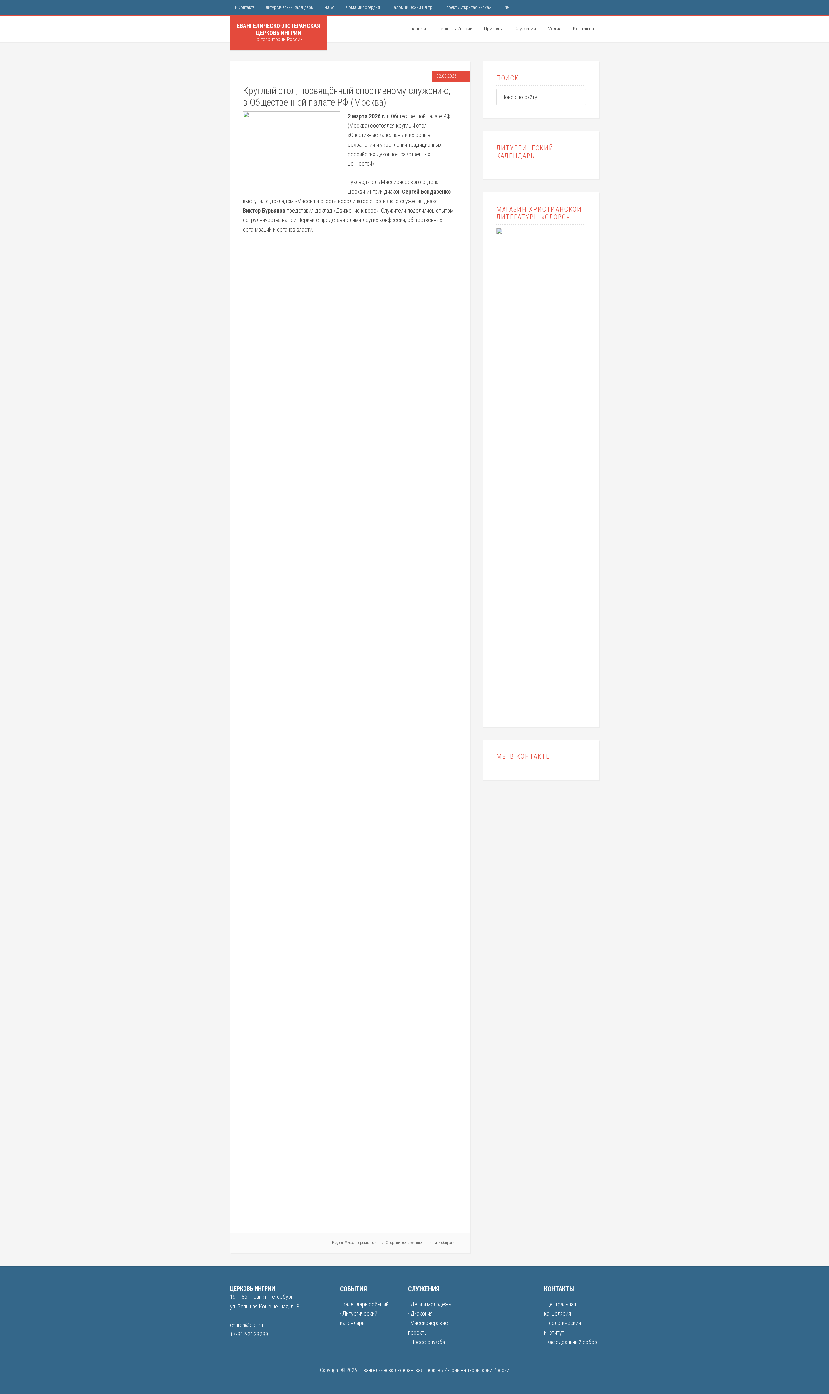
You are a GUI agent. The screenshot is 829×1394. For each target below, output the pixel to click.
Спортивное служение (404, 1242)
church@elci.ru (246, 1324)
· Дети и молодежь (429, 1304)
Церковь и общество (440, 1242)
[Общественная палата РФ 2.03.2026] (278, 248)
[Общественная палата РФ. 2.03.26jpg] (419, 727)
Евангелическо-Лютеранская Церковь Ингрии (278, 29)
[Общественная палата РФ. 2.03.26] (349, 727)
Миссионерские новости (364, 1242)
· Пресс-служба (426, 1342)
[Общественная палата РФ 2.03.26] (278, 1215)
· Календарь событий (364, 1304)
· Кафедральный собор (570, 1342)
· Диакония (420, 1313)
